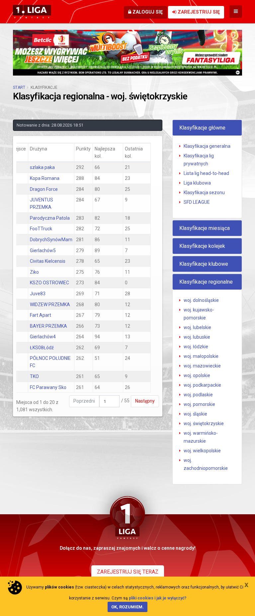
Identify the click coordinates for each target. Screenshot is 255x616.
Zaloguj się (147, 12)
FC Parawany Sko (48, 387)
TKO (34, 376)
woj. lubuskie (197, 337)
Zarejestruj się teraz (127, 572)
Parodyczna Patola (50, 218)
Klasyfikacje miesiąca (204, 228)
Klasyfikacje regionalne (206, 282)
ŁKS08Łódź (42, 347)
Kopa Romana (44, 178)
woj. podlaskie (198, 394)
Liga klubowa (197, 183)
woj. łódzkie (196, 346)
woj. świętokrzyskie (204, 423)
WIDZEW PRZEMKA (50, 304)
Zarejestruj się (198, 12)
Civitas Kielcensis (47, 261)
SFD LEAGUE (197, 202)
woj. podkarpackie (202, 385)
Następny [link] (145, 401)
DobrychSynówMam (51, 239)
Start (19, 87)
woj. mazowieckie (202, 365)
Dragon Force (44, 189)
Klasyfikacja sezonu (204, 192)
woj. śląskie (195, 414)
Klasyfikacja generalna (207, 146)
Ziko (34, 272)
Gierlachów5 (43, 250)
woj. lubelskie (197, 327)
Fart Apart (40, 315)
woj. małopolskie (201, 356)
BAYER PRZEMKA (48, 326)
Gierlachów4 (43, 336)
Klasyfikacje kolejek (202, 246)
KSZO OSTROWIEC (49, 282)
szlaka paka (42, 167)
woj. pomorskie (199, 404)
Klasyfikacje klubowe (203, 264)
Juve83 (37, 293)
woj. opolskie (197, 375)
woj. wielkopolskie (202, 450)
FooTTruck (41, 228)
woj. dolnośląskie (201, 300)
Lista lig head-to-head (206, 173)
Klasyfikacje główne (202, 128)
